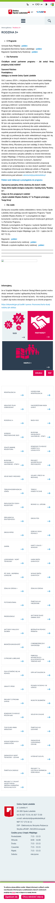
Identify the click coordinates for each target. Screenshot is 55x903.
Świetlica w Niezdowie (36, 602)
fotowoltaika (10, 602)
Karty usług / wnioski (36, 546)
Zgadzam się (11, 897)
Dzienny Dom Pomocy (36, 532)
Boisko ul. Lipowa (38, 504)
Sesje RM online (37, 714)
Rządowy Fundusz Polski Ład (12, 714)
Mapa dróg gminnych (35, 560)
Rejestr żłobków (38, 700)
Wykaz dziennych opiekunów (11, 742)
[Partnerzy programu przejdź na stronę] (40, 339)
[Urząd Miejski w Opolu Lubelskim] (18, 12)
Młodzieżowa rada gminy (39, 406)
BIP (32, 12)
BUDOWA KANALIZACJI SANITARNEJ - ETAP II (11, 462)
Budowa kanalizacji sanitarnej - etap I (38, 434)
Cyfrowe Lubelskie (12, 658)
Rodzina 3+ (8, 420)
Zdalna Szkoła (37, 588)
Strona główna (6, 28)
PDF (50, 373)
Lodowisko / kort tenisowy (11, 560)
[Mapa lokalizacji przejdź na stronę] (27, 355)
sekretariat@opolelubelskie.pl (34, 175)
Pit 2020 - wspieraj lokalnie (11, 574)
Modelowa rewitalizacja (36, 392)
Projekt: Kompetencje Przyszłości (36, 462)
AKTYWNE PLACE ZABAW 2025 (37, 616)
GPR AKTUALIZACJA (38, 672)
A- (33, 4)
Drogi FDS (35, 518)
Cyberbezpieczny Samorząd (38, 644)
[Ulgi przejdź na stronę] (15, 325)
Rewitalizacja (9, 392)
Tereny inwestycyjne (36, 490)
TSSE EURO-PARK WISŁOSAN (10, 728)
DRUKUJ (38, 373)
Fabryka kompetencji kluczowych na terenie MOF (37, 658)
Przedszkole (9, 616)
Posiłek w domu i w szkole (39, 686)
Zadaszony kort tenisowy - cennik (11, 756)
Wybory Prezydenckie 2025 (11, 434)
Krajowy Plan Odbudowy (10, 406)
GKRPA (6, 546)
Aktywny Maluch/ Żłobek (11, 630)
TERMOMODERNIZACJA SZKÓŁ (12, 490)
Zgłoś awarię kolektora (9, 448)
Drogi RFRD (9, 532)
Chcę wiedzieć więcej (33, 897)
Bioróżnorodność (12, 644)
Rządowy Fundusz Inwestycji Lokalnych (38, 448)
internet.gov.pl (37, 756)
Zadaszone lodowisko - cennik (36, 742)
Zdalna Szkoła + (11, 588)
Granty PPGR (9, 686)
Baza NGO (35, 420)
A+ (42, 4)
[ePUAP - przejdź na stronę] (41, 13)
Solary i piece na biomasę (38, 476)
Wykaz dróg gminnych (36, 574)
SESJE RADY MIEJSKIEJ (12, 476)
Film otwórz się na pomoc (12, 672)
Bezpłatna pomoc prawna (38, 630)
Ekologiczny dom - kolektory (12, 504)
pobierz (24, 46)
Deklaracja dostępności (9, 518)
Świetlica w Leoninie (36, 728)
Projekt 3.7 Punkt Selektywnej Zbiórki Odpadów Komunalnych (11, 784)
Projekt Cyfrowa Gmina (11, 700)
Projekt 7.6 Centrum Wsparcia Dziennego (38, 770)
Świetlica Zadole (11, 770)
